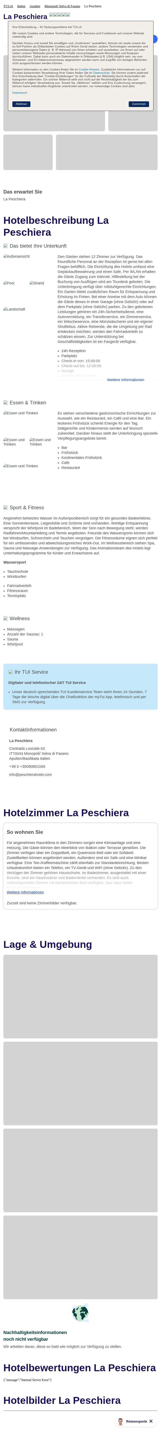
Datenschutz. (101, 72)
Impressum (19, 92)
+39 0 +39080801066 (27, 766)
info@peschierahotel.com (30, 775)
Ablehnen (21, 104)
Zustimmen (139, 104)
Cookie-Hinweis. (89, 69)
